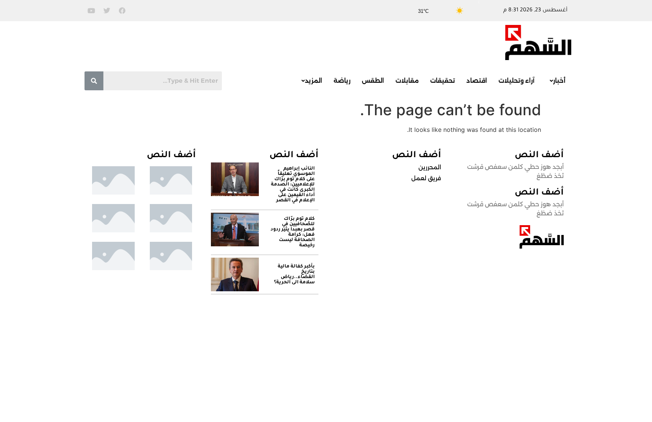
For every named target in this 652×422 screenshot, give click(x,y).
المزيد (313, 80)
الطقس (373, 80)
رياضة (342, 80)
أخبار (559, 80)
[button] (555, 81)
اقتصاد (476, 80)
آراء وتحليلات (516, 80)
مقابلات (407, 80)
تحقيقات (442, 80)
